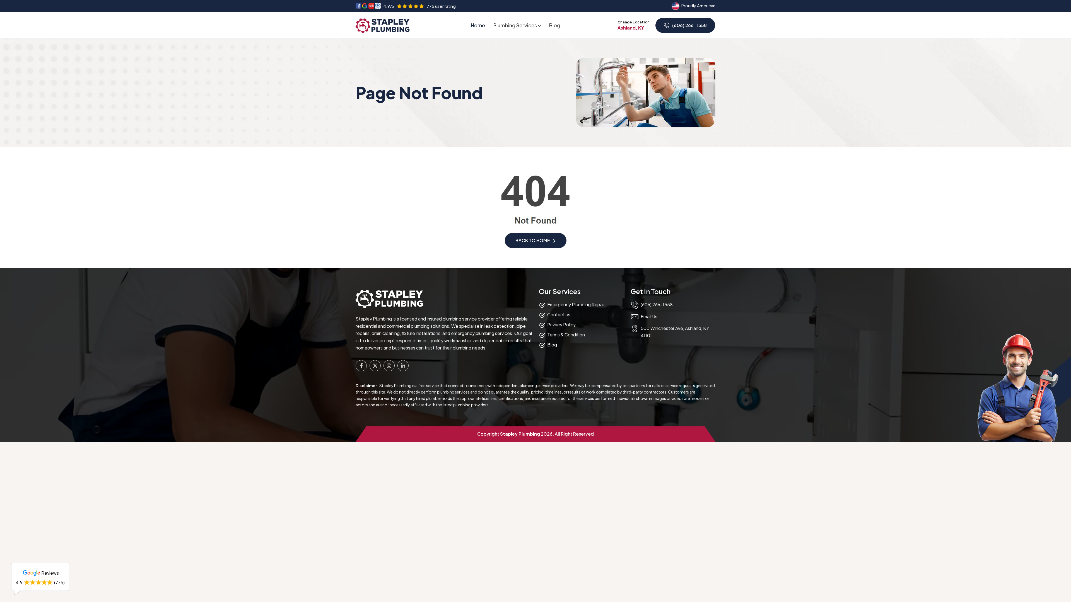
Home (478, 25)
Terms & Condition (566, 335)
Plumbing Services (515, 25)
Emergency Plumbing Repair (576, 304)
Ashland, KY (630, 28)
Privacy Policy (561, 324)
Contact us (558, 314)
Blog (554, 25)
